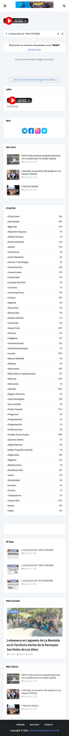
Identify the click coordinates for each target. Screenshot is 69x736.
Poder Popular (35, 409)
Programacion (35, 419)
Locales (35, 353)
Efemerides (35, 313)
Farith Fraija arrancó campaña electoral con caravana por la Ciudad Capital (40, 157)
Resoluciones (35, 465)
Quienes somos (35, 439)
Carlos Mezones (35, 257)
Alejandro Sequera (35, 231)
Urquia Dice (35, 500)
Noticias (35, 379)
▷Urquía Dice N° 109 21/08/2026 (37, 550)
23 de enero (35, 216)
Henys (12, 654)
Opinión (35, 389)
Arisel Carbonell (35, 242)
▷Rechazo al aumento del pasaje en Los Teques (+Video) (41, 172)
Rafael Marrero (35, 444)
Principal (20, 725)
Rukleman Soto (35, 470)
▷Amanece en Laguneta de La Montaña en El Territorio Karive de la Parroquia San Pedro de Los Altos (33, 645)
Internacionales (35, 343)
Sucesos (35, 485)
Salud (35, 475)
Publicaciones (35, 429)
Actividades (35, 221)
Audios (35, 247)
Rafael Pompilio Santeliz (35, 450)
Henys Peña (35, 328)
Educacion (35, 308)
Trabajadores (35, 495)
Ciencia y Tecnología (35, 262)
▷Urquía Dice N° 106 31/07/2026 (24, 33)
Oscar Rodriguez (35, 399)
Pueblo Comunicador (35, 434)
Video (35, 510)
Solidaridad (35, 480)
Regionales (35, 455)
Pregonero (35, 414)
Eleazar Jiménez (35, 318)
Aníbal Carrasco (35, 237)
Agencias (35, 226)
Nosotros (34, 725)
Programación (35, 424)
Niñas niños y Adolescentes (35, 373)
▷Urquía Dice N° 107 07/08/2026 (37, 580)
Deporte (35, 302)
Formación (35, 323)
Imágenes (35, 338)
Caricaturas (35, 252)
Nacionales (35, 368)
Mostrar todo (34, 49)
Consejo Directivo (35, 282)
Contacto (35, 287)
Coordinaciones (35, 292)
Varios (35, 505)
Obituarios (35, 384)
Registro (35, 460)
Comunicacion (35, 267)
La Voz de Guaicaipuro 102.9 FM (43, 730)
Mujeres (35, 363)
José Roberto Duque (35, 348)
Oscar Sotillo (35, 404)
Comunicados (35, 272)
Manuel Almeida (35, 358)
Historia (35, 333)
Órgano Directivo (35, 394)
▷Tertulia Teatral (29, 186)
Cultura (35, 297)
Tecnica (35, 490)
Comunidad (35, 277)
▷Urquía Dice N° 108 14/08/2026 (37, 565)
